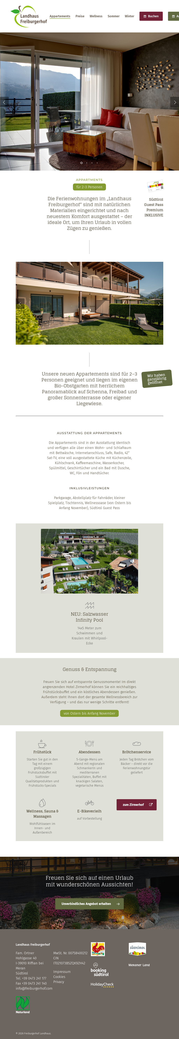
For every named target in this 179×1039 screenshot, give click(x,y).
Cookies (59, 977)
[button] (137, 804)
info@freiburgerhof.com (34, 988)
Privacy (58, 982)
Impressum (62, 972)
